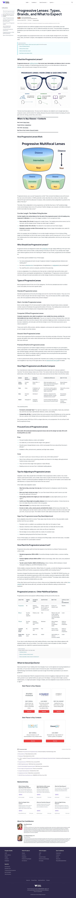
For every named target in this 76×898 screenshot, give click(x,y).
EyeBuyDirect (28, 125)
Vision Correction (43, 2)
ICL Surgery (41, 860)
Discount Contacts (34, 130)
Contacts (7, 858)
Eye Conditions (8, 854)
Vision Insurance (8, 874)
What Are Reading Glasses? (24, 46)
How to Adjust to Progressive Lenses (25, 768)
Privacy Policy (34, 880)
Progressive (21, 605)
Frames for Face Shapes (26, 858)
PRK (40, 854)
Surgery (6, 856)
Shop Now (29, 711)
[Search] (72, 2)
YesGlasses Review (23, 652)
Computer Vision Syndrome (23, 770)
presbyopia (45, 248)
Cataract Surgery (42, 856)
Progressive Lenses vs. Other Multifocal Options (8, 33)
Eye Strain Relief (8, 872)
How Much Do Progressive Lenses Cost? (8, 30)
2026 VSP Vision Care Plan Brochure (26, 775)
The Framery (25, 127)
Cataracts (58, 854)
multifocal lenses (33, 63)
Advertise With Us (41, 880)
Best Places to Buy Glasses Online (25, 53)
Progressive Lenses (22, 761)
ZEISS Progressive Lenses (23, 764)
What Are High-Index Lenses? (25, 50)
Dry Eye (57, 856)
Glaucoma (58, 858)
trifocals (19, 67)
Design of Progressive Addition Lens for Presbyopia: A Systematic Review (41, 758)
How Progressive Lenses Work (8, 13)
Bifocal (19, 612)
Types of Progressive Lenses (8, 18)
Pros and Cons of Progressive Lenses (8, 23)
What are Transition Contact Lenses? (26, 654)
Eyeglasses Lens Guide (23, 772)
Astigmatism (58, 853)
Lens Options (24, 860)
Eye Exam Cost (8, 868)
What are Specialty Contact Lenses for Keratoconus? (29, 656)
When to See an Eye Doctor (8, 35)
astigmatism (56, 265)
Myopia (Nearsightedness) (61, 860)
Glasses (23, 853)
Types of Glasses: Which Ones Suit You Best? (30, 44)
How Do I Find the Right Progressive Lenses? (26, 766)
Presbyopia (20, 756)
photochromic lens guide (53, 360)
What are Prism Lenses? (23, 48)
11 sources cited (36, 20)
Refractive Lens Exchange (44, 858)
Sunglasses (24, 856)
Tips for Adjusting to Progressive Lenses (7, 27)
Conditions (34, 2)
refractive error (29, 265)
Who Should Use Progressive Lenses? (8, 15)
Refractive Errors (21, 753)
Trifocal (20, 621)
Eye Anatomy (7, 866)
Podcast (48, 880)
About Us (28, 880)
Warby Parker (26, 122)
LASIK (27, 2)
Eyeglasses (7, 860)
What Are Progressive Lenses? (8, 11)
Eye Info (51, 2)
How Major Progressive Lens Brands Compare (8, 20)
